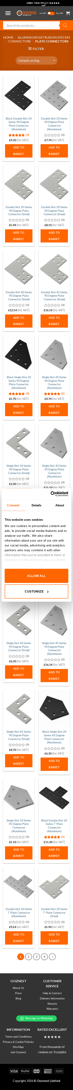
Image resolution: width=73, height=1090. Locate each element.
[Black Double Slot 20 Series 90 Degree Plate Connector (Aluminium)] (18, 95)
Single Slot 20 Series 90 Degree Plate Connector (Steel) (18, 469)
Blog (18, 998)
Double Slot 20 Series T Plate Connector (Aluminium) (19, 912)
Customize (34, 591)
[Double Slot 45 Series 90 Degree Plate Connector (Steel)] (54, 269)
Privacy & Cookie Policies (18, 1041)
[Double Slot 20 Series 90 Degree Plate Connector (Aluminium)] (54, 95)
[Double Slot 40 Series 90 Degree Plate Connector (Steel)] (18, 269)
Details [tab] (37, 505)
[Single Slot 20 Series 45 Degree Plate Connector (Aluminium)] (18, 797)
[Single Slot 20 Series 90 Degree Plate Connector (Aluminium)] (54, 354)
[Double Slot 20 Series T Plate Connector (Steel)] (54, 886)
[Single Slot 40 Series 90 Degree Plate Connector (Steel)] (18, 620)
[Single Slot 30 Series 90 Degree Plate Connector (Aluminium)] (54, 443)
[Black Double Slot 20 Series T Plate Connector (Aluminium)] (54, 797)
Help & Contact (52, 993)
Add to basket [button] (18, 151)
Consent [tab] (13, 505)
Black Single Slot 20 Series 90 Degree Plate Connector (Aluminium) (19, 382)
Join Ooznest (18, 1052)
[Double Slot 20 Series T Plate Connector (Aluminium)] (18, 886)
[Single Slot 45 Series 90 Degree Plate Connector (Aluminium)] (54, 620)
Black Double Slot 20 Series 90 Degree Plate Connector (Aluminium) (19, 124)
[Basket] (68, 13)
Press (18, 993)
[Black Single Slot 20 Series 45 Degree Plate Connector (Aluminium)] (54, 709)
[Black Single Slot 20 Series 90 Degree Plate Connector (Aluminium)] (18, 354)
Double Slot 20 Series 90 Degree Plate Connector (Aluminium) (54, 124)
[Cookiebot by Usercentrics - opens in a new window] (51, 494)
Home (8, 37)
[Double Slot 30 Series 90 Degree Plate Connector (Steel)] (54, 184)
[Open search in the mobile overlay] (36, 25)
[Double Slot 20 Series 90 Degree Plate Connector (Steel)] (18, 184)
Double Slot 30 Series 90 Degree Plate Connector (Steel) (54, 210)
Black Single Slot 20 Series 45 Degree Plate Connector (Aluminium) (54, 737)
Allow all (36, 575)
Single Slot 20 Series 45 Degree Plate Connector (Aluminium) (18, 826)
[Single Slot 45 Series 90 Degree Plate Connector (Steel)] (18, 709)
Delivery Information (52, 998)
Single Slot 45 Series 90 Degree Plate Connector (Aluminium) (54, 648)
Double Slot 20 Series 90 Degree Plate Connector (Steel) (19, 210)
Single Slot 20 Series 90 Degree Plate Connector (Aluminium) (54, 382)
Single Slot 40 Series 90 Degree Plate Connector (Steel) (18, 646)
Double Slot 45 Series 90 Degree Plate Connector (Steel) (54, 296)
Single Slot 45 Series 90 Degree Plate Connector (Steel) (18, 735)
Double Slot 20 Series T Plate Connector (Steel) (54, 912)
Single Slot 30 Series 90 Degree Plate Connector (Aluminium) (54, 471)
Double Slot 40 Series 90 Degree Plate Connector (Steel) (19, 296)
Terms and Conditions (18, 1036)
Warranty (52, 1008)
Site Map (18, 1047)
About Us (18, 987)
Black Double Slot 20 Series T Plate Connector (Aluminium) (54, 826)
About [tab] (59, 505)
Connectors (19, 41)
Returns (52, 1003)
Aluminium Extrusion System (44, 37)
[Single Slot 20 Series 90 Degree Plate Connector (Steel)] (18, 443)
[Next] (52, 956)
